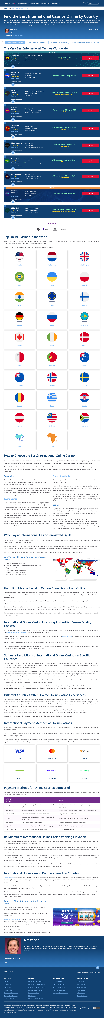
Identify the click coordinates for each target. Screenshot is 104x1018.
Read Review (15, 61)
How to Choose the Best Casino (58, 42)
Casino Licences (9, 999)
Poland (84, 285)
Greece (52, 406)
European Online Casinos (60, 993)
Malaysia (52, 426)
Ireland (52, 345)
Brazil (19, 285)
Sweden (84, 386)
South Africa (84, 426)
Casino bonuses (9, 877)
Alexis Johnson (18, 35)
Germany (19, 325)
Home (8, 8)
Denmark (84, 345)
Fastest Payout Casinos (35, 990)
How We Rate (8, 984)
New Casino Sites (33, 993)
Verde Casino (81, 990)
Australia (84, 365)
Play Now (90, 58)
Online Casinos (22, 3)
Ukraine (52, 285)
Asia (19, 446)
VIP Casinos (32, 996)
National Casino (82, 987)
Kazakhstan (84, 325)
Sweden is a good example (12, 919)
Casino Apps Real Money (35, 999)
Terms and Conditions (11, 993)
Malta (19, 365)
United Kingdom (84, 265)
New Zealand (19, 386)
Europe (52, 305)
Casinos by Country (59, 984)
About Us (7, 981)
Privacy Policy (8, 990)
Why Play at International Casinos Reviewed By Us (85, 42)
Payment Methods (45, 3)
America (19, 265)
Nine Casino (80, 981)
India (19, 305)
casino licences (67, 636)
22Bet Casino (81, 993)
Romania (19, 406)
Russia (52, 325)
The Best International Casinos (15, 42)
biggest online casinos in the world (17, 632)
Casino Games (56, 3)
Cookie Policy (8, 987)
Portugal (52, 365)
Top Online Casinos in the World (37, 42)
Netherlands (52, 265)
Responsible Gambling (11, 996)
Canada (19, 345)
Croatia (84, 406)
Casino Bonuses (33, 3)
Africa (52, 446)
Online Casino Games (59, 987)
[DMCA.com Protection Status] (96, 1008)
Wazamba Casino (82, 996)
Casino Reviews (57, 981)
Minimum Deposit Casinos (36, 987)
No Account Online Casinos (36, 984)
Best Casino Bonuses (59, 990)
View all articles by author (13, 958)
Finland (84, 305)
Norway (52, 386)
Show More (52, 223)
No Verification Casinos (35, 981)
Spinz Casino (81, 984)
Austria (19, 426)
